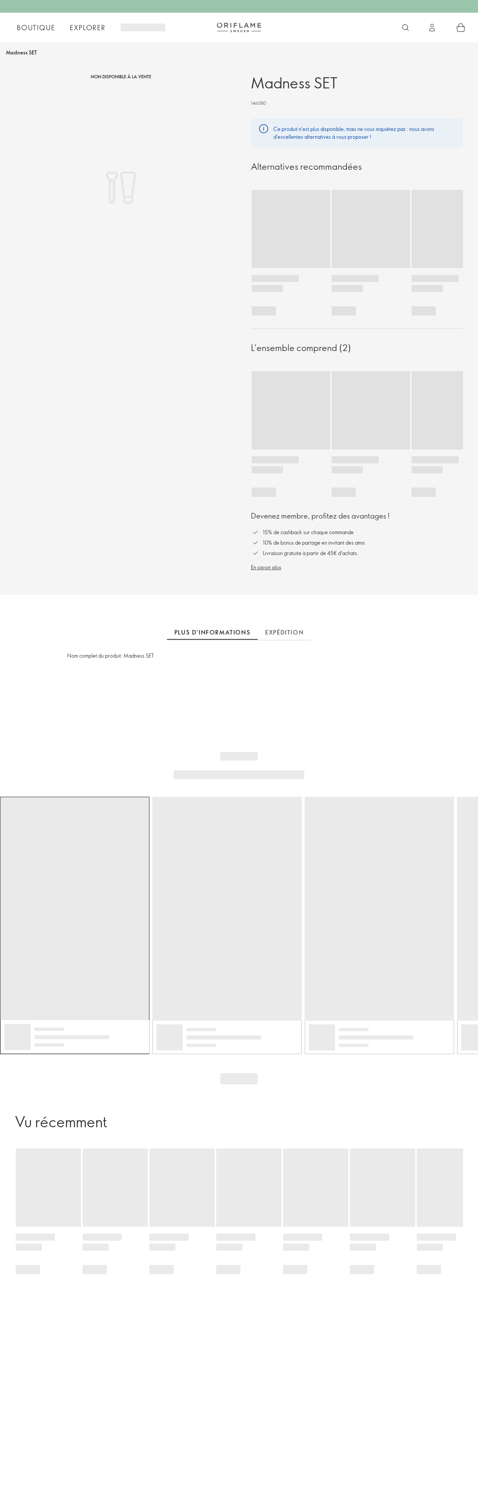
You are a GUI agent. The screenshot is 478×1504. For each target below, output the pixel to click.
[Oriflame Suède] (239, 27)
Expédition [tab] (284, 632)
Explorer (87, 27)
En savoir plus (266, 567)
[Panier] (461, 27)
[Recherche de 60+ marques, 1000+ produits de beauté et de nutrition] (405, 27)
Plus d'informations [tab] (212, 632)
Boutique (36, 27)
